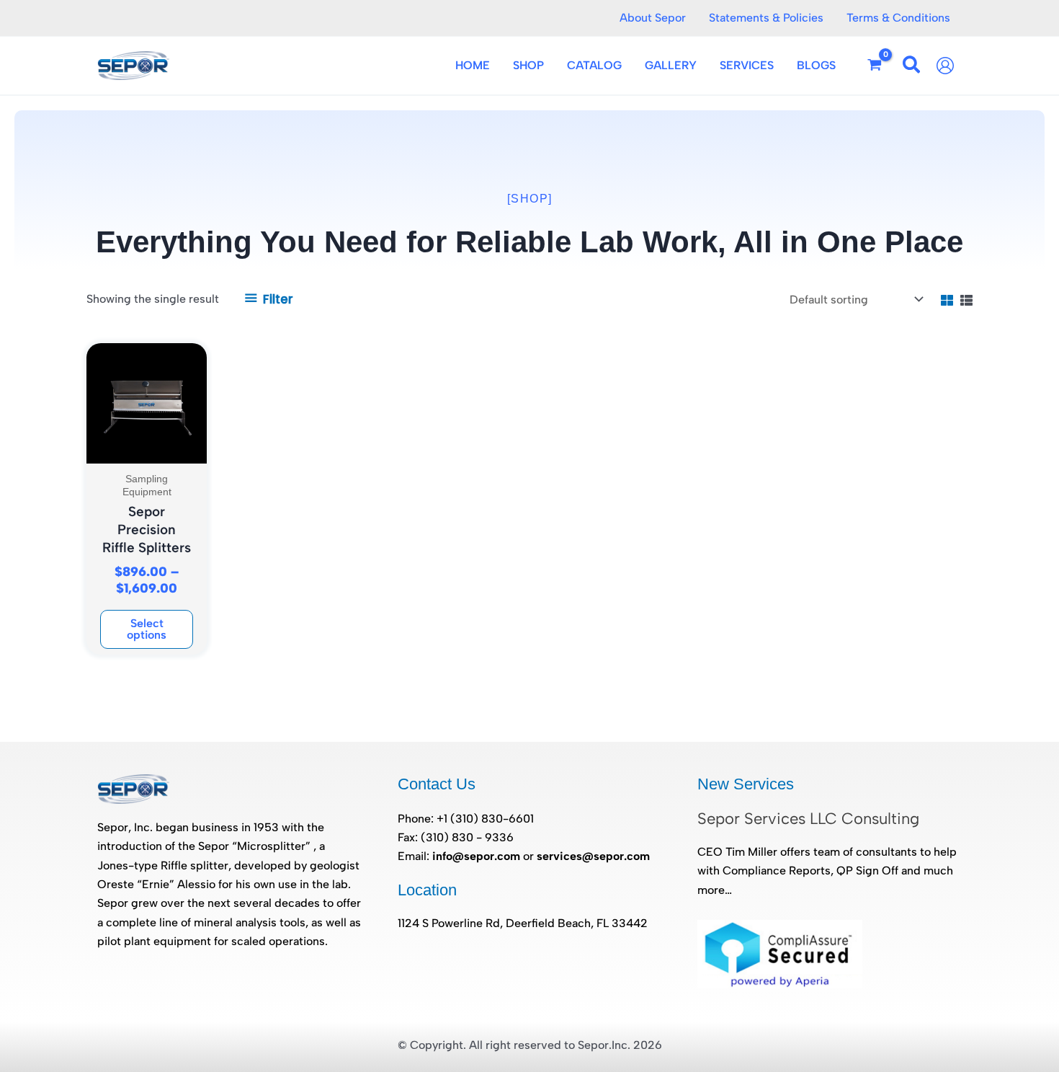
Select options (146, 629)
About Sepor (653, 18)
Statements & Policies (766, 18)
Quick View (147, 449)
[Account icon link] (949, 65)
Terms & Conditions (898, 18)
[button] (912, 67)
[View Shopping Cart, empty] (875, 66)
